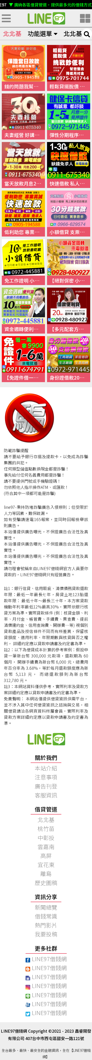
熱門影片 (46, 925)
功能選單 (40, 33)
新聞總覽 (46, 907)
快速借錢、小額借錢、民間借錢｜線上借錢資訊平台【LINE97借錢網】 (46, 18)
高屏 (46, 855)
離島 (46, 873)
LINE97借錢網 (49, 959)
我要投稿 (46, 934)
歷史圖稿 (46, 882)
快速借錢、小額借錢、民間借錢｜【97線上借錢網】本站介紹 (46, 739)
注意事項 (46, 777)
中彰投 (46, 837)
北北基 (12, 33)
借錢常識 (46, 916)
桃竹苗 (46, 828)
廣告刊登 (46, 786)
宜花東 (46, 864)
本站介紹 (46, 768)
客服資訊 (46, 795)
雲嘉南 (46, 846)
